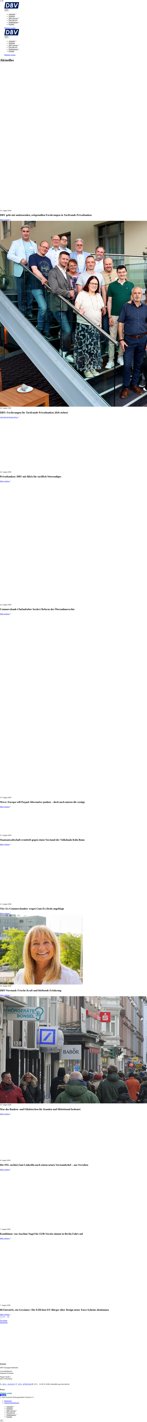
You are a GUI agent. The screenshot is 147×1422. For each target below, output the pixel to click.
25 (8, 1316)
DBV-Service (13, 18)
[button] (1, 1)
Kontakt (11, 24)
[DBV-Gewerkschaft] (11, 8)
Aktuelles (12, 14)
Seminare (12, 16)
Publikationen (13, 22)
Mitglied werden (9, 28)
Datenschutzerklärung (11, 1403)
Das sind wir (13, 20)
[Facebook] (5, 1395)
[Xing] (1, 1395)
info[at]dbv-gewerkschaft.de (60, 1384)
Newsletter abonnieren (4, 1321)
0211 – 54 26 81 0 (9, 1384)
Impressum (8, 1401)
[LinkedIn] (3, 1395)
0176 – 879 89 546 (24, 1384)
